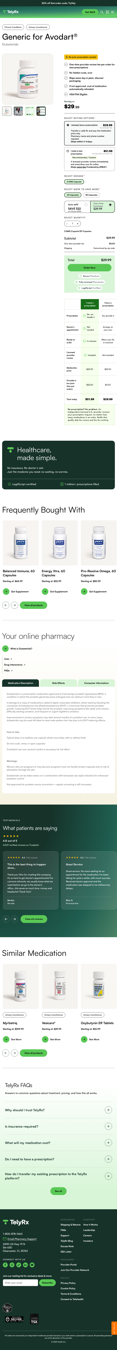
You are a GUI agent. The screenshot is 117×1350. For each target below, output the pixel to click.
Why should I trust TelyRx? (25, 1110)
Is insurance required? (21, 1126)
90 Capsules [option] (91, 195)
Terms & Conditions (71, 1293)
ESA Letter (66, 1251)
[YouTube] (32, 1264)
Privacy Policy (68, 1283)
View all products (33, 605)
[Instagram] (12, 1264)
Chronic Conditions (13, 27)
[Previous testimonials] (6, 919)
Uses (6, 658)
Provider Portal (69, 1264)
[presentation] (5, 605)
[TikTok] (18, 1264)
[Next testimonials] (14, 919)
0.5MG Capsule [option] (74, 181)
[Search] (102, 12)
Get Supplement (20, 591)
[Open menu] (111, 12)
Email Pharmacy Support (22, 1238)
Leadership (89, 1230)
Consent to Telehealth (72, 1299)
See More (16, 1039)
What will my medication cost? (27, 1143)
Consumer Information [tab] (96, 683)
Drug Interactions (13, 664)
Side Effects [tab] (58, 683)
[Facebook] (5, 1264)
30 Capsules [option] (73, 195)
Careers (87, 1235)
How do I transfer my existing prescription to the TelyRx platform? (46, 1176)
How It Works (90, 1224)
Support (65, 1235)
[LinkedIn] (25, 1264)
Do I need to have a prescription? (29, 1159)
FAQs (7, 670)
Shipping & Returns (70, 1224)
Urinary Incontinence (38, 27)
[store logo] (41, 12)
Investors (88, 1240)
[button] (7, 111)
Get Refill (90, 12)
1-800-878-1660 (12, 1233)
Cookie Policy (68, 1288)
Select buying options (80, 118)
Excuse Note (67, 1246)
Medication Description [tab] (20, 683)
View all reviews (34, 919)
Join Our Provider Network (75, 1270)
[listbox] (89, 181)
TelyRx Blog (67, 1240)
